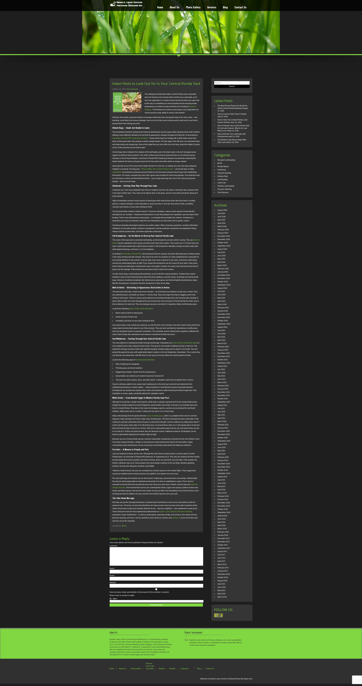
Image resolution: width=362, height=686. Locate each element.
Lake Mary (150, 669)
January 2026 (222, 233)
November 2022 (223, 356)
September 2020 (223, 441)
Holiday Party (222, 176)
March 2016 (222, 597)
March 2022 (222, 382)
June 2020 (221, 447)
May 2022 (221, 376)
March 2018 (222, 529)
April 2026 (221, 223)
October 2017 (222, 545)
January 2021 (222, 428)
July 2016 (221, 584)
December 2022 (223, 353)
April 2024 (221, 301)
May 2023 (221, 337)
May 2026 (221, 220)
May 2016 (221, 590)
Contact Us (240, 7)
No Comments (132, 89)
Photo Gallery (193, 7)
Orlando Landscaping (225, 186)
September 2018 (223, 512)
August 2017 (222, 551)
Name (112, 568)
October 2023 (222, 321)
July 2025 (221, 252)
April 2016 (221, 594)
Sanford (162, 669)
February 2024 (223, 308)
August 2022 (222, 366)
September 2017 (223, 548)
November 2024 (223, 278)
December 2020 (223, 431)
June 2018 (221, 519)
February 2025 (223, 269)
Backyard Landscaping (226, 160)
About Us (174, 7)
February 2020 (223, 457)
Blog (225, 7)
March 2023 (222, 343)
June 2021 (221, 412)
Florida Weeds (223, 166)
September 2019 (223, 473)
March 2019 (222, 493)
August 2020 (222, 444)
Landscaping (222, 179)
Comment (113, 546)
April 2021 (221, 418)
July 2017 (221, 555)
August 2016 (222, 581)
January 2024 (222, 311)
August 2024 (222, 288)
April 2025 (221, 262)
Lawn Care (221, 183)
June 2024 (221, 295)
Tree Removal (222, 192)
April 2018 (221, 525)
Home (160, 7)
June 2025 (221, 256)
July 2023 (221, 330)
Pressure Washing (224, 189)
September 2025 (223, 246)
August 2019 (222, 477)
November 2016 (223, 574)
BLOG (124, 526)
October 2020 (222, 438)
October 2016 (222, 577)
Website (113, 583)
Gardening (221, 170)
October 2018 (222, 509)
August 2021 (222, 405)
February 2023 (223, 347)
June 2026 (221, 217)
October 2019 (222, 470)
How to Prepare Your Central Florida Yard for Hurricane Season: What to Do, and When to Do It (233, 128)
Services (211, 7)
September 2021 (223, 402)
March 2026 (222, 226)
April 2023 (221, 340)
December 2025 (223, 236)
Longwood (184, 669)
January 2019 (222, 499)
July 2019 (221, 480)
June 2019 (221, 483)
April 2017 (221, 561)
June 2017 (221, 558)
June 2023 (221, 334)
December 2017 (223, 538)
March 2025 (222, 265)
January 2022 (222, 389)
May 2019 (221, 486)
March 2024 (222, 304)
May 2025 (221, 259)
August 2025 (222, 249)
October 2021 (222, 399)
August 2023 (222, 327)
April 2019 (221, 490)
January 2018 (222, 535)
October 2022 (222, 360)
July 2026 (221, 213)
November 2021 (223, 395)
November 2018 (223, 506)
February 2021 (223, 425)
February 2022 (223, 386)
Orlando (172, 669)
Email (112, 575)
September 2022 (223, 363)
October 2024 (222, 282)
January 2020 (222, 460)
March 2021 (222, 421)
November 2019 (223, 467)
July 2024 (221, 291)
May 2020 (221, 451)
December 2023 (223, 314)
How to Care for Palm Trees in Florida (231, 114)
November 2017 (223, 542)
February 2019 (223, 496)
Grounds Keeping (224, 173)
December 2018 (223, 503)
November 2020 (223, 434)
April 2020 (221, 454)
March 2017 (222, 564)
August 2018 (222, 516)
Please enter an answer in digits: (122, 595)
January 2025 (222, 272)
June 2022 (221, 373)
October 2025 (222, 243)
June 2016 (221, 587)
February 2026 (223, 230)
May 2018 (221, 522)
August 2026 (222, 210)
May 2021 (221, 415)
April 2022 (221, 379)
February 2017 (223, 568)
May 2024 (221, 298)
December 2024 (223, 275)
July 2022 (221, 369)
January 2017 (222, 571)
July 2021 (221, 408)
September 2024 (223, 285)
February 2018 (223, 532)
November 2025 (223, 239)
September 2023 (223, 324)
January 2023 (222, 350)
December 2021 (223, 392)
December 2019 (223, 464)
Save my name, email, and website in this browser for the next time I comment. (139, 592)
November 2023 (223, 317)
